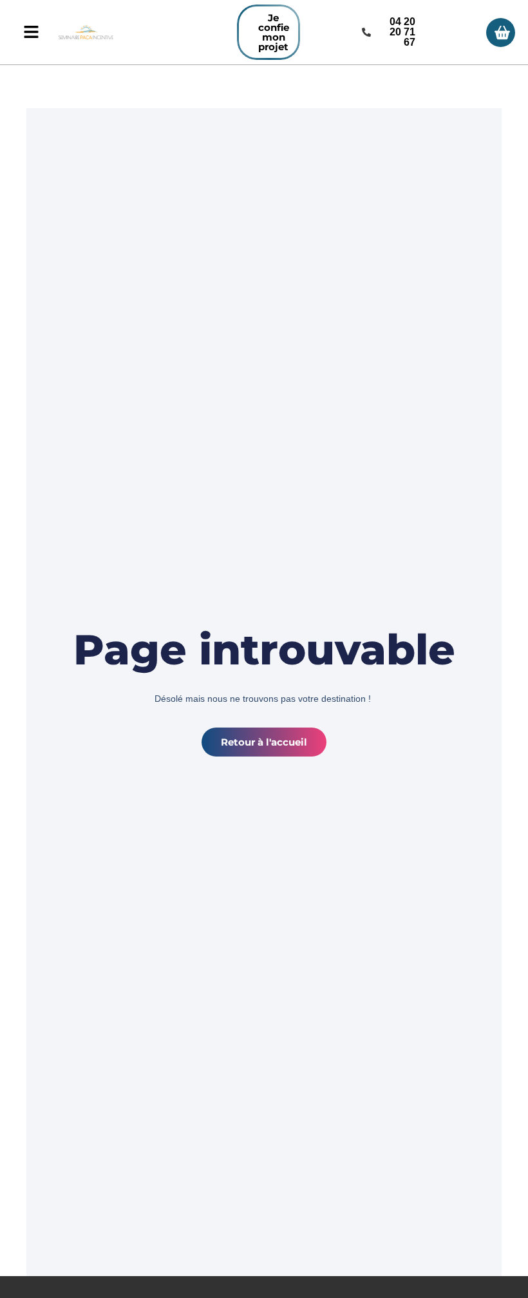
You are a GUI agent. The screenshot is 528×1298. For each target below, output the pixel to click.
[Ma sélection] (500, 32)
